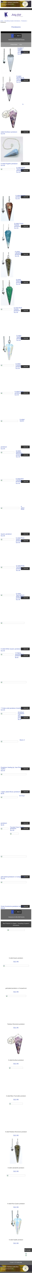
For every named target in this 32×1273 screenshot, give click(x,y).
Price (21, 44)
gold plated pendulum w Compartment (13, 877)
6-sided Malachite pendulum (19, 281)
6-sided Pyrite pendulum (19, 392)
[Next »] (19, 35)
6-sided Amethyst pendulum (16, 1060)
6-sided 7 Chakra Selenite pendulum (21, 50)
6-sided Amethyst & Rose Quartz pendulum (20, 78)
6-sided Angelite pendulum (9, 163)
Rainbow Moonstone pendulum (16, 1024)
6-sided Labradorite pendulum (18, 253)
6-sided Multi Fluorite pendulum (18, 309)
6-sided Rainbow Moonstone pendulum (19, 453)
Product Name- (14, 44)
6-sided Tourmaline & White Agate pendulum (20, 596)
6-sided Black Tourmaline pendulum (20, 169)
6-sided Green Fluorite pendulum (18, 225)
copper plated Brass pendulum (10, 792)
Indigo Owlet (19, 1262)
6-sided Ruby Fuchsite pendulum (20, 567)
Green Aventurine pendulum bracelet (12, 906)
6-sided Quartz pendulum (16, 958)
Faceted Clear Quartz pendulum (17, 827)
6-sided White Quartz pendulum (11, 649)
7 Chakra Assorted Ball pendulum (19, 654)
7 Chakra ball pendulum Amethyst (11, 708)
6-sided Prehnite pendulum (19, 365)
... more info (25, 52)
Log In (27, 1)
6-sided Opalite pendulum (19, 337)
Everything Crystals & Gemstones (12, 20)
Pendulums (24, 20)
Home (22, 1)
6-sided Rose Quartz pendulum (20, 539)
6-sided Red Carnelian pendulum (19, 480)
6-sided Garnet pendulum (20, 196)
